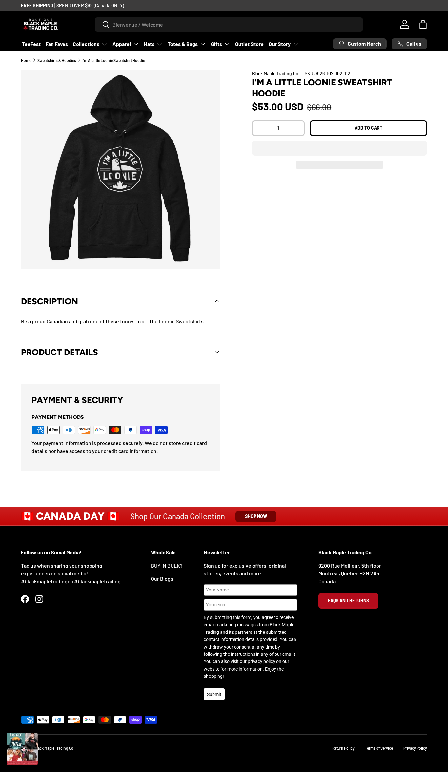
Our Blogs (162, 578)
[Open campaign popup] (22, 749)
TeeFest (31, 44)
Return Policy (343, 748)
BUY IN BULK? (167, 565)
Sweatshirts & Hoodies (56, 60)
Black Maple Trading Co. (276, 73)
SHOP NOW (256, 516)
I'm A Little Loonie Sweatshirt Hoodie (113, 60)
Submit (214, 694)
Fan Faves (57, 44)
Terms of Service (379, 748)
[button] (339, 148)
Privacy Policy (415, 748)
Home (26, 60)
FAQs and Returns (348, 600)
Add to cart (368, 128)
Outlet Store (249, 44)
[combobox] (229, 24)
